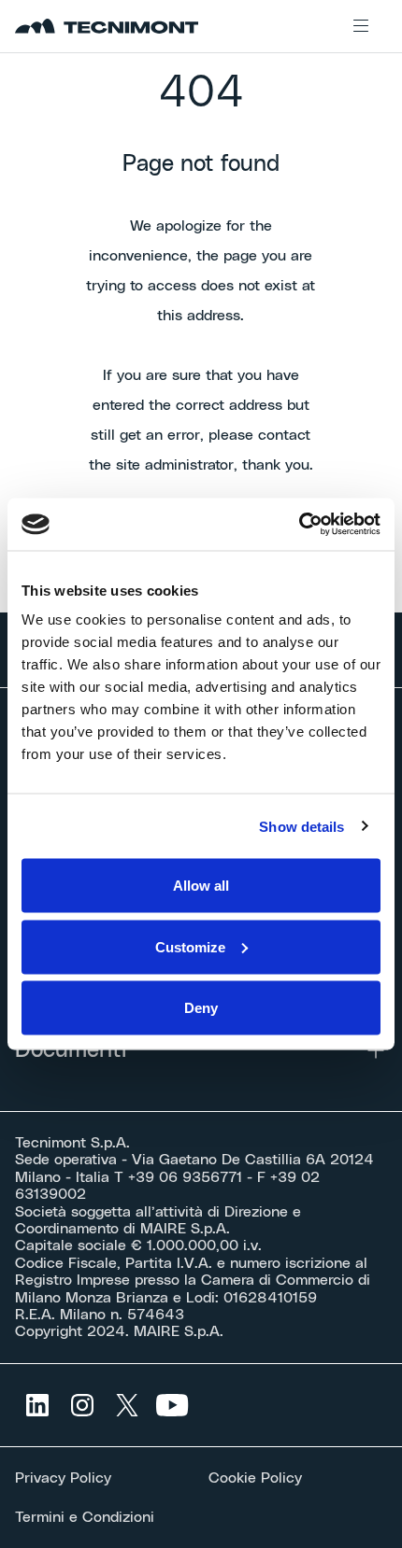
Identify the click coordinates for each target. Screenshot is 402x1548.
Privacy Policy (63, 1478)
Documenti (70, 1050)
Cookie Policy (255, 1478)
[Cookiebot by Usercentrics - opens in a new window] (298, 525)
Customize (190, 946)
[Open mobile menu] (361, 26)
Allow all (201, 886)
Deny (201, 1008)
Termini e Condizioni (84, 1517)
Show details (301, 826)
